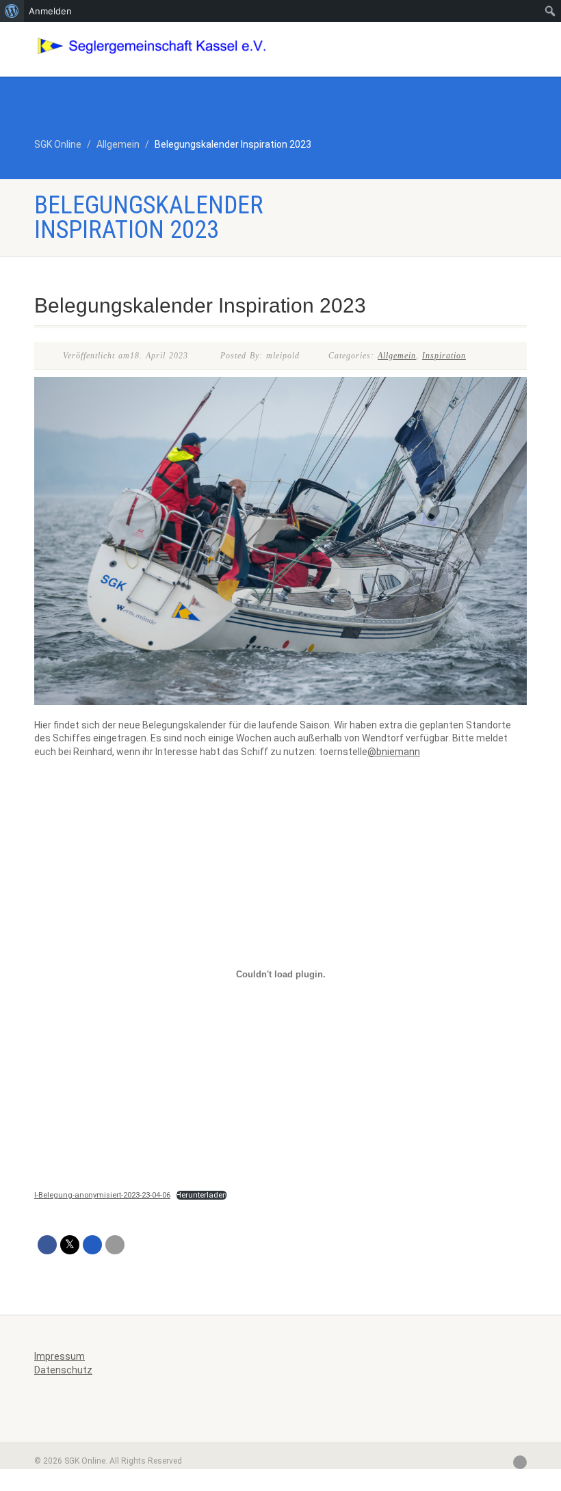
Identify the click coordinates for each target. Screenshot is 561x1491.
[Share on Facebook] (47, 1244)
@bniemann (393, 751)
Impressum (59, 1356)
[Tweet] (69, 1244)
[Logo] (152, 46)
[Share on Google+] (92, 1244)
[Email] (115, 1244)
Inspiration (444, 355)
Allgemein (397, 355)
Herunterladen (201, 1195)
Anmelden (50, 10)
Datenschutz (63, 1369)
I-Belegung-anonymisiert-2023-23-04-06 (102, 1195)
